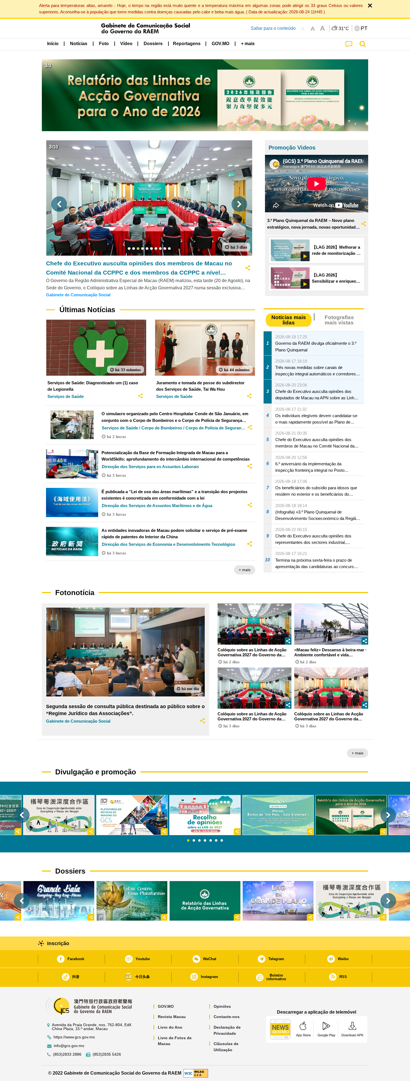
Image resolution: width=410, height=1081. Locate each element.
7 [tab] (222, 840)
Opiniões (222, 1006)
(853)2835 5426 (107, 1054)
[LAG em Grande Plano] (278, 901)
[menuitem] (78, 43)
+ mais (244, 570)
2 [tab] (194, 840)
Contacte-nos (227, 1016)
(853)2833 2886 (67, 1054)
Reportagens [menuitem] (187, 43)
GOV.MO (166, 1006)
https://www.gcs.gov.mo (74, 1037)
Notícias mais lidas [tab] (288, 320)
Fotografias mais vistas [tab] (339, 320)
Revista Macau (172, 1016)
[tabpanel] (205, 815)
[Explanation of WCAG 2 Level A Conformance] (196, 1072)
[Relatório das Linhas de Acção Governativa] (205, 901)
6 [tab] (216, 840)
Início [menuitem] (53, 43)
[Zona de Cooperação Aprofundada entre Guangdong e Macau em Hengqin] (351, 901)
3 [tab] (199, 840)
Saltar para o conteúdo (273, 28)
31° (344, 28)
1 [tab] (188, 840)
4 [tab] (205, 840)
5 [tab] (210, 840)
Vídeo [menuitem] (126, 43)
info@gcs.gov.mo (69, 1046)
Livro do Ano (170, 1027)
